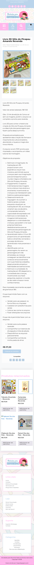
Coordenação (17, 543)
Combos (17, 542)
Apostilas (17, 540)
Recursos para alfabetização (17, 549)
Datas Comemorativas (13, 45)
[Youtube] (12, 6)
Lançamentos (17, 545)
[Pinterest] (18, 6)
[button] (4, 26)
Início (4, 45)
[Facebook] (24, 6)
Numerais (17, 547)
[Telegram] (21, 6)
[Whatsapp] (15, 6)
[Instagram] (9, 6)
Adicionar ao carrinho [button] (8, 409)
